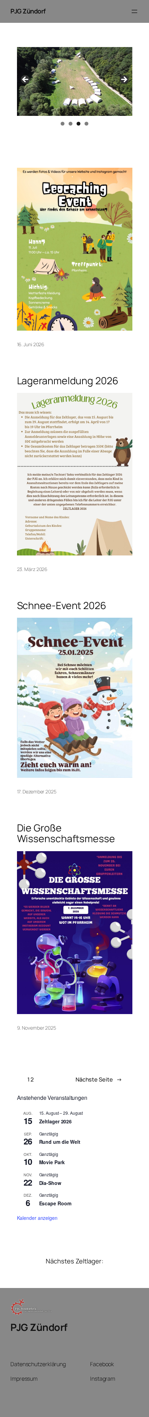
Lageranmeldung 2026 (68, 380)
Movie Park (52, 1162)
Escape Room (55, 1203)
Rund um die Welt (59, 1141)
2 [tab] (70, 124)
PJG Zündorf (28, 11)
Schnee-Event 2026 (61, 605)
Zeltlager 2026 (55, 1121)
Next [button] (124, 80)
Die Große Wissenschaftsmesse (66, 833)
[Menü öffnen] (134, 11)
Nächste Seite (99, 1079)
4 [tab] (86, 124)
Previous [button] (25, 80)
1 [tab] (62, 124)
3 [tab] (78, 124)
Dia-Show (50, 1182)
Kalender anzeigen (37, 1217)
